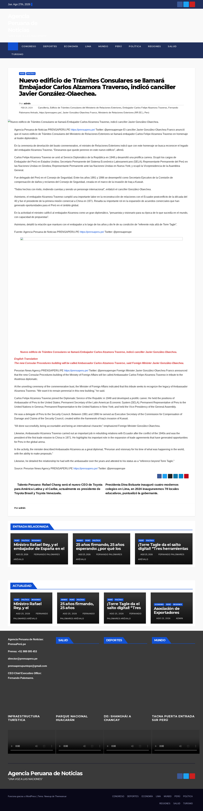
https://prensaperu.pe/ (50, 112)
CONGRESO (29, 46)
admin (27, 103)
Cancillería (43, 107)
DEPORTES (50, 46)
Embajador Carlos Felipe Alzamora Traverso (145, 107)
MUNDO (103, 46)
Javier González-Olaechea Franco (80, 112)
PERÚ (118, 46)
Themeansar (60, 796)
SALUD (172, 46)
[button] (193, 50)
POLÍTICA (135, 46)
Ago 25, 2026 (23, 614)
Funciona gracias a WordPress (22, 796)
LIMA (88, 46)
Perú (146, 112)
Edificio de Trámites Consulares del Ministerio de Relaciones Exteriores (85, 107)
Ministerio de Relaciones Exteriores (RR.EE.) (120, 112)
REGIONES (154, 46)
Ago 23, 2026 (163, 618)
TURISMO (17, 54)
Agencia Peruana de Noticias (22, 23)
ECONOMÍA (71, 46)
